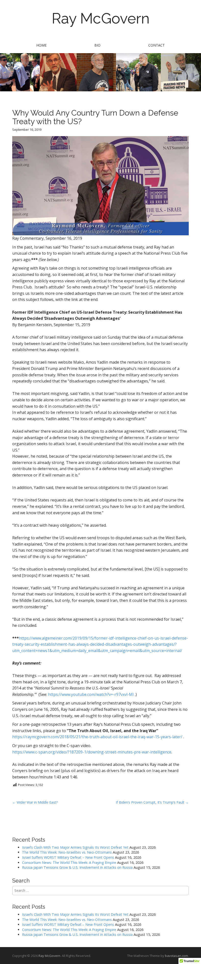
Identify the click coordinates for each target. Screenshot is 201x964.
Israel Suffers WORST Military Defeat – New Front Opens (68, 857)
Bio (97, 45)
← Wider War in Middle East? (35, 802)
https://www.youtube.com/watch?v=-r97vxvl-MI (91, 694)
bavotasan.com (176, 955)
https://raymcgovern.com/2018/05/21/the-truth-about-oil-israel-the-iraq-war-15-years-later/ (97, 736)
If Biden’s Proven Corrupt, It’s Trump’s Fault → (152, 802)
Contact (156, 45)
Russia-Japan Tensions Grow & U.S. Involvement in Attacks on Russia (77, 867)
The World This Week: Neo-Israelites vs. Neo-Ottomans (67, 852)
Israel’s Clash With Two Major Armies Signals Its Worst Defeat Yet (75, 847)
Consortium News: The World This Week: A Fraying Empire (69, 862)
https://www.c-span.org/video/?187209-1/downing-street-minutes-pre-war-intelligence (91, 752)
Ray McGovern (101, 18)
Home (41, 45)
